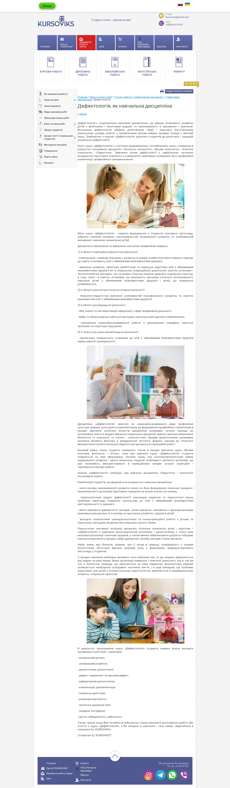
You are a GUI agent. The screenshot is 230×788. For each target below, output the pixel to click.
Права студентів (53, 130)
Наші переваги (52, 106)
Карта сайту (51, 156)
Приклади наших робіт (56, 118)
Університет (51, 150)
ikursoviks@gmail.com (177, 17)
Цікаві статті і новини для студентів (58, 137)
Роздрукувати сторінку (179, 91)
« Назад (82, 114)
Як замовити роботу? (56, 94)
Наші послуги (51, 99)
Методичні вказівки (55, 144)
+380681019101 (174, 23)
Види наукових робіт (55, 111)
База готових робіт (54, 123)
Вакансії (49, 162)
